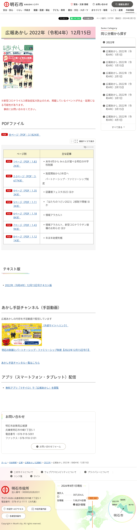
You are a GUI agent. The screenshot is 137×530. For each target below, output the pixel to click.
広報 (21, 463)
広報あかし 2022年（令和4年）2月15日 (119, 85)
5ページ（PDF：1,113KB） (25, 204)
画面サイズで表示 (86, 141)
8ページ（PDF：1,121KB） (25, 238)
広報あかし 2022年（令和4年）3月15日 (119, 107)
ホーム (4, 463)
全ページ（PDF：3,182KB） (24, 135)
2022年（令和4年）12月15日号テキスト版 (28, 285)
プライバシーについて (98, 472)
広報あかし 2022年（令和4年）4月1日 (119, 118)
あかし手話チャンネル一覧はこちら (20, 363)
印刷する (89, 18)
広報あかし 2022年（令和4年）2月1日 (119, 75)
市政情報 (13, 463)
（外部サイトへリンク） (55, 325)
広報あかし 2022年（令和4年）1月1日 (119, 53)
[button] (79, 4)
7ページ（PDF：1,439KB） (25, 227)
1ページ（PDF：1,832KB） (25, 163)
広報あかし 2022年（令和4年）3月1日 (119, 96)
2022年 (110, 42)
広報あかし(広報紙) (33, 463)
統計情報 (80, 504)
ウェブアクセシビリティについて (60, 472)
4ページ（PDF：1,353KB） (25, 192)
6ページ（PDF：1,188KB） (25, 215)
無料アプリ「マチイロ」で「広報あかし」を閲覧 (32, 388)
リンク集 (18, 476)
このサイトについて (23, 472)
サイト (37, 476)
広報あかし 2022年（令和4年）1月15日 (119, 64)
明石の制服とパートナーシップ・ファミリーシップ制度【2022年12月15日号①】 (46, 350)
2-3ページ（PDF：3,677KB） (24, 178)
